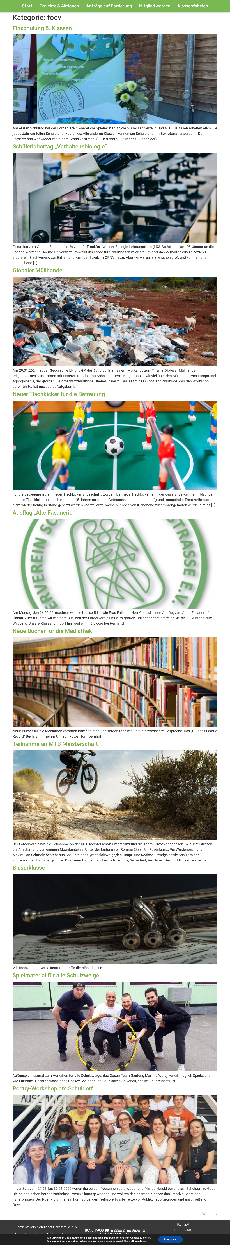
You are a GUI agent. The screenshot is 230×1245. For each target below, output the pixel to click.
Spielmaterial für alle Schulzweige (56, 975)
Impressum (183, 1230)
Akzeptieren (170, 1239)
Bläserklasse (29, 867)
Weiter (209, 1213)
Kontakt (183, 1224)
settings (142, 1241)
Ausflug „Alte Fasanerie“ (44, 512)
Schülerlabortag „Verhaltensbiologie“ (60, 146)
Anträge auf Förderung (109, 5)
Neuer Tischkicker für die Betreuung (59, 394)
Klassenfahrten (193, 5)
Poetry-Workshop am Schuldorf (53, 1088)
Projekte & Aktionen (59, 5)
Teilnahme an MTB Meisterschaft (55, 743)
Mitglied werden (155, 5)
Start (27, 5)
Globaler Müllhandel (38, 270)
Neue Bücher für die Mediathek (52, 631)
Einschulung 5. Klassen (42, 28)
